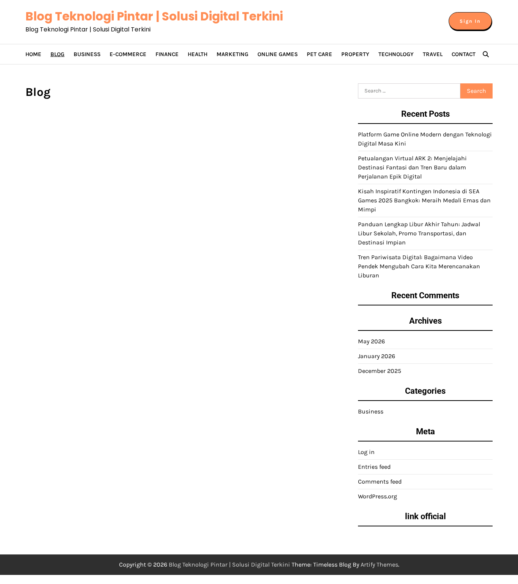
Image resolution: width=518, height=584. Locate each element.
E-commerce (128, 54)
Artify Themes (379, 564)
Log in (366, 452)
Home (33, 54)
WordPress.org (377, 496)
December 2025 (379, 370)
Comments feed (380, 481)
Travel (433, 54)
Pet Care (319, 54)
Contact (464, 54)
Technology (396, 54)
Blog (57, 54)
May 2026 (371, 341)
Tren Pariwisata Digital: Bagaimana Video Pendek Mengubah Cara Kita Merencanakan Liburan (419, 266)
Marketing (232, 54)
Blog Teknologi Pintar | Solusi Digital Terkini (154, 16)
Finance (167, 54)
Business (87, 54)
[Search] (486, 54)
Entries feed (374, 466)
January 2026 (376, 356)
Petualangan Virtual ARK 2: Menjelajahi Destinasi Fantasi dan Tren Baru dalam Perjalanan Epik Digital (412, 167)
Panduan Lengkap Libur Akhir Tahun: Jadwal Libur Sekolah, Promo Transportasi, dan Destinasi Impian (419, 233)
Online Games (277, 54)
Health (197, 54)
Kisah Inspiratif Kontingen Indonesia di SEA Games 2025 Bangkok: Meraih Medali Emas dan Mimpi (424, 200)
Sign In (470, 21)
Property (355, 54)
